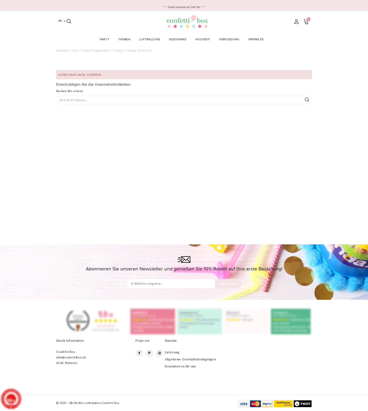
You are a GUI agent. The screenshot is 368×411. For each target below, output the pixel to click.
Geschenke (177, 39)
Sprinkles (256, 39)
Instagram (159, 353)
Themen (124, 39)
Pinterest (149, 353)
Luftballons (149, 39)
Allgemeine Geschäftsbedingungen (190, 359)
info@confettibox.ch (71, 357)
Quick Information (70, 341)
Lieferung (172, 352)
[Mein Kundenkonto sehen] (296, 21)
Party (104, 39)
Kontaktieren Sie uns (180, 366)
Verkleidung (229, 39)
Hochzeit (202, 39)
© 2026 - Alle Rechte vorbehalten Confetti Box (87, 403)
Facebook (139, 353)
